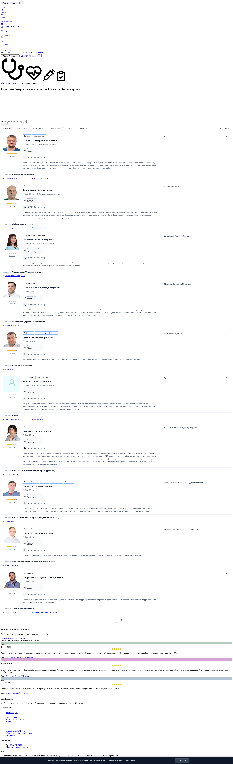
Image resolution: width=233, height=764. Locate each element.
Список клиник (12, 715)
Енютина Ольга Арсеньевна (38, 381)
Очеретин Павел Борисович (38, 533)
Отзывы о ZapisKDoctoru (16, 731)
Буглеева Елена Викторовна (38, 240)
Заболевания (37, 52)
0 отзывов (12, 206)
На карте (4, 8)
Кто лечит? (5, 35)
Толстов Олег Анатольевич (37, 190)
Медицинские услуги (10, 26)
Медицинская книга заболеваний (15, 31)
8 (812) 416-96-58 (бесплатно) (13, 638)
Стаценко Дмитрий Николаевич (40, 140)
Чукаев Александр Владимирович (41, 287)
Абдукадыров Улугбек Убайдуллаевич (43, 577)
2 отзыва (12, 397)
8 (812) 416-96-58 (15, 745)
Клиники (5, 17)
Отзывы (4, 44)
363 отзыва (11, 156)
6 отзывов (12, 304)
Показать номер (39, 157)
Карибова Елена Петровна (37, 431)
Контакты (5, 40)
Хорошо (182, 761)
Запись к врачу (12, 713)
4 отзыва (12, 256)
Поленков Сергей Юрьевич (37, 486)
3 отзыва (12, 353)
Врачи (3, 12)
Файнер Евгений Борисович (38, 337)
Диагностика (6, 22)
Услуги (29, 52)
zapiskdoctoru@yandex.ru (18, 747)
